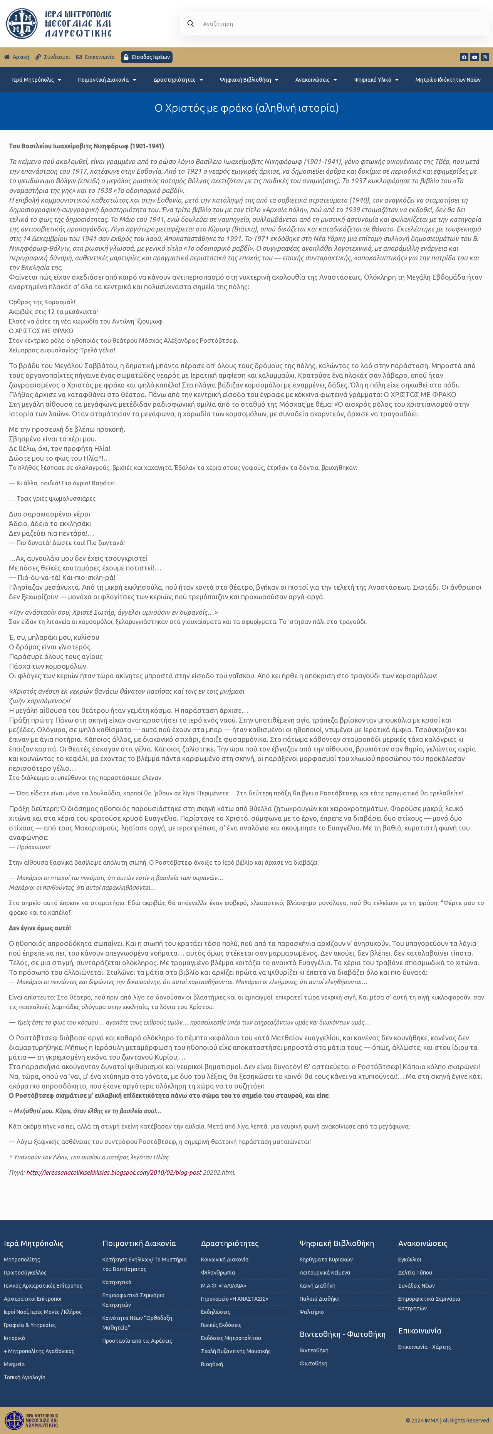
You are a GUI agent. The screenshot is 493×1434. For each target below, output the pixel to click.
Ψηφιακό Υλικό (372, 80)
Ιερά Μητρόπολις (33, 80)
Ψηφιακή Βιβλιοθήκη (245, 80)
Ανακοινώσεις (312, 80)
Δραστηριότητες (175, 80)
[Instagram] (485, 57)
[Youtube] (474, 57)
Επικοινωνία (419, 1330)
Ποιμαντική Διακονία (103, 80)
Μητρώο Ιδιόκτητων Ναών (448, 80)
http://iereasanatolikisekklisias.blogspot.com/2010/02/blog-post (113, 1172)
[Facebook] (464, 57)
